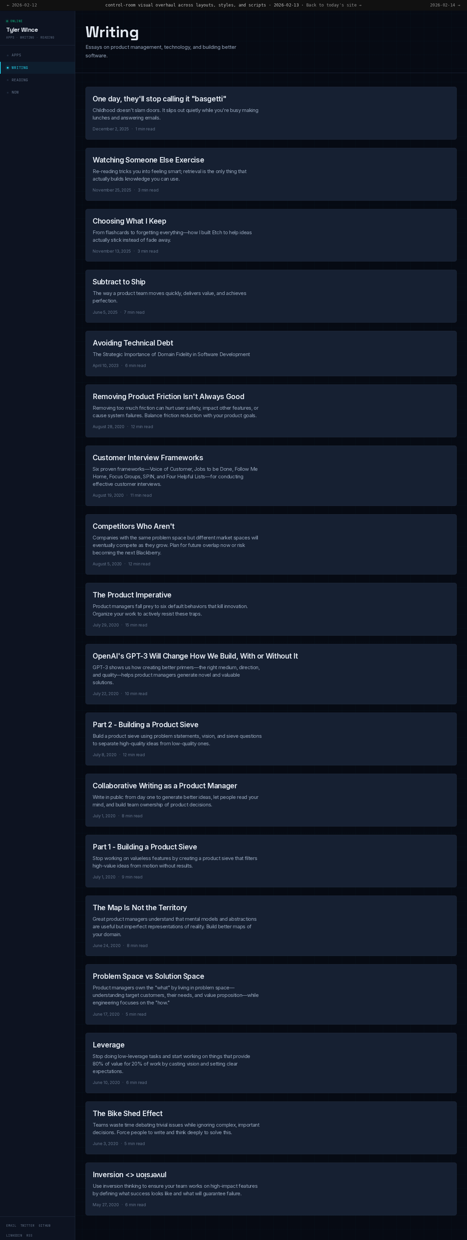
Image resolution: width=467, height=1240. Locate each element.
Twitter (28, 1226)
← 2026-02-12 (22, 5)
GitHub (45, 1226)
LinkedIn (14, 1236)
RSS (29, 1236)
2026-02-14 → (445, 5)
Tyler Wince (22, 29)
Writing (20, 67)
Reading (20, 80)
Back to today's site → (334, 5)
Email (11, 1226)
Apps (16, 55)
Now (15, 92)
